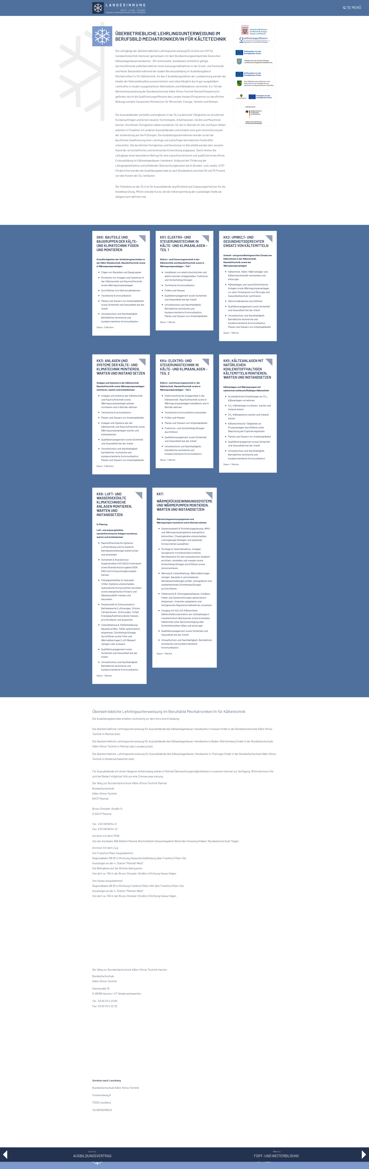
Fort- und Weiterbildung (277, 1156)
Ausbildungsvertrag (92, 1156)
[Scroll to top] (362, 1162)
